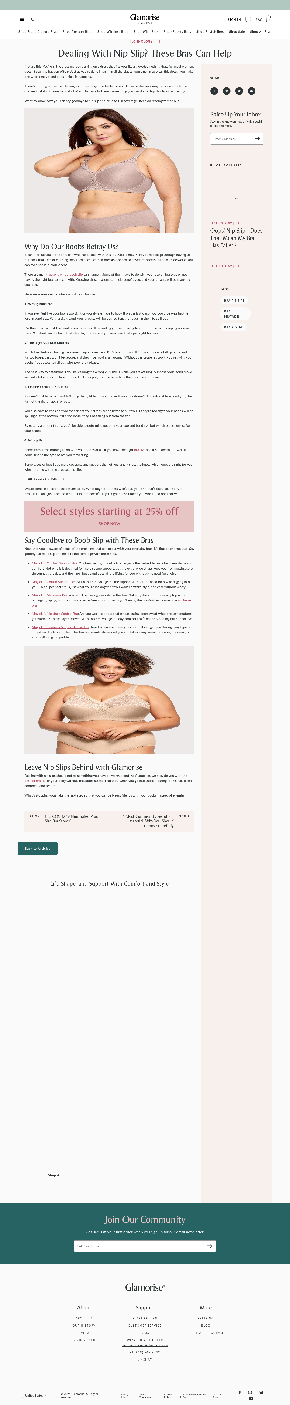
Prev (34, 816)
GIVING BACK (84, 1340)
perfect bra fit (35, 780)
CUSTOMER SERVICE (145, 1325)
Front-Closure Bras (38, 31)
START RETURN (145, 1318)
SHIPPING (206, 1318)
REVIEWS (84, 1332)
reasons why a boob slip (65, 274)
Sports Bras (177, 31)
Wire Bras (146, 31)
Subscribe (256, 139)
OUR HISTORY (84, 1325)
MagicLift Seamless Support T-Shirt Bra (60, 627)
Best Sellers (210, 31)
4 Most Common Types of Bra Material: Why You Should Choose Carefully (148, 821)
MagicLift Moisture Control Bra (55, 613)
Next (182, 816)
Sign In (234, 20)
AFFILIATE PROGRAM (206, 1332)
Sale (237, 31)
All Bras (261, 31)
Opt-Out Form (217, 1396)
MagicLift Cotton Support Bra (54, 581)
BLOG (205, 1325)
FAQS (145, 1332)
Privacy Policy (124, 1396)
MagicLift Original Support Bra (54, 563)
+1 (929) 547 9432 (145, 1352)
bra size (139, 449)
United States (34, 1396)
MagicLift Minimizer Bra (49, 595)
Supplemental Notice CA (194, 1396)
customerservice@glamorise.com (145, 1345)
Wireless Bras (112, 31)
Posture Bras (77, 31)
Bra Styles (233, 327)
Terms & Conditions (145, 1396)
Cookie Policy (168, 1396)
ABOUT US (84, 1318)
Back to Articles (37, 848)
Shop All (55, 1175)
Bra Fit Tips (234, 300)
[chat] (248, 20)
